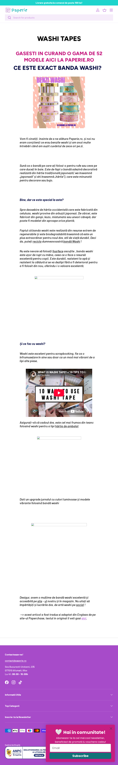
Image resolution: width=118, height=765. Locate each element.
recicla (37, 241)
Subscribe (80, 756)
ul (46, 601)
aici (83, 618)
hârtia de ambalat (67, 426)
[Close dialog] (111, 728)
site (39, 601)
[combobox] (59, 17)
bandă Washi (71, 241)
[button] (104, 10)
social (80, 605)
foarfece (57, 251)
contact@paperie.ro (15, 660)
